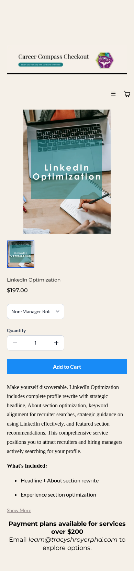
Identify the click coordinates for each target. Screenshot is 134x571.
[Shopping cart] (127, 94)
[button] (113, 94)
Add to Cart (67, 366)
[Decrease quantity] (15, 343)
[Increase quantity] (56, 343)
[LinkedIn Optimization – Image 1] (20, 254)
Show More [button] (19, 510)
